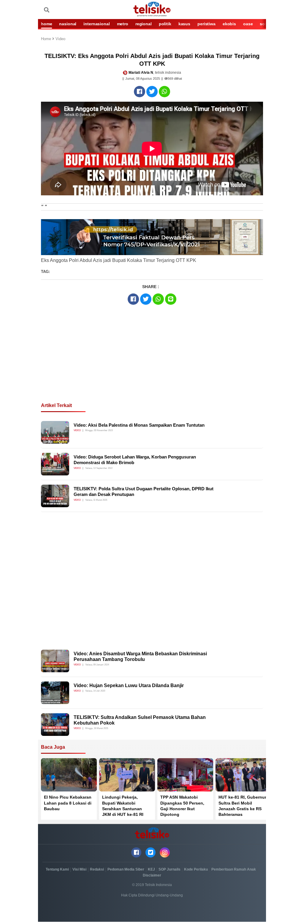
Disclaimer (152, 875)
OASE (248, 23)
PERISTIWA (206, 23)
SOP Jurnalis (169, 869)
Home (46, 39)
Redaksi (97, 869)
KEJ (151, 869)
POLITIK (165, 23)
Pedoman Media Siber (125, 869)
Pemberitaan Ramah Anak (233, 869)
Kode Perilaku (196, 869)
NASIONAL (67, 23)
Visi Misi (79, 869)
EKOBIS (229, 23)
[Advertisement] (152, 364)
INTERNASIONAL (96, 23)
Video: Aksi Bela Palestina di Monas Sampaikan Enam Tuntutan (139, 425)
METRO (122, 23)
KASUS (184, 23)
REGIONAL (143, 23)
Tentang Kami (57, 869)
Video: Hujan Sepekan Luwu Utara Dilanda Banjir (129, 685)
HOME (46, 23)
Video (60, 39)
